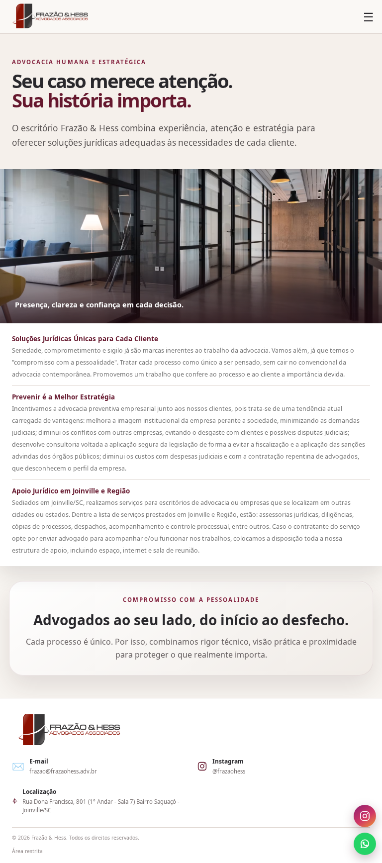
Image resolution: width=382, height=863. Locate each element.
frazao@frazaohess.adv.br (63, 771)
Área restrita (27, 851)
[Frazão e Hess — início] (50, 16)
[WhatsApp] (365, 843)
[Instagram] (365, 817)
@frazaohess (228, 771)
